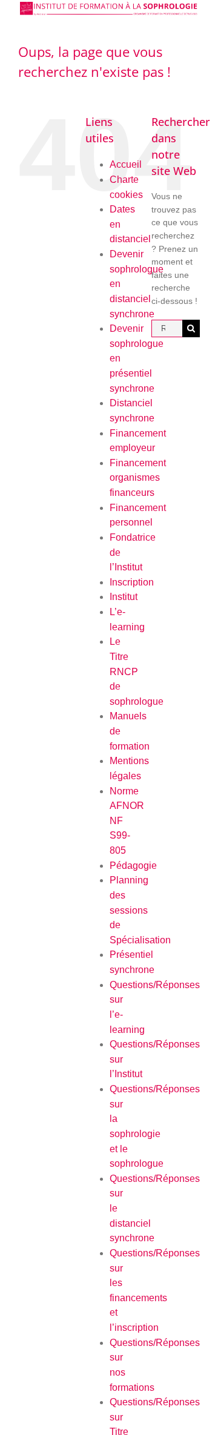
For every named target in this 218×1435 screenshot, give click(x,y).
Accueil (126, 164)
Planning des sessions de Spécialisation (140, 910)
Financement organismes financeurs (138, 478)
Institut (123, 597)
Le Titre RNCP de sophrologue (137, 671)
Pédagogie (133, 865)
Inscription (132, 582)
